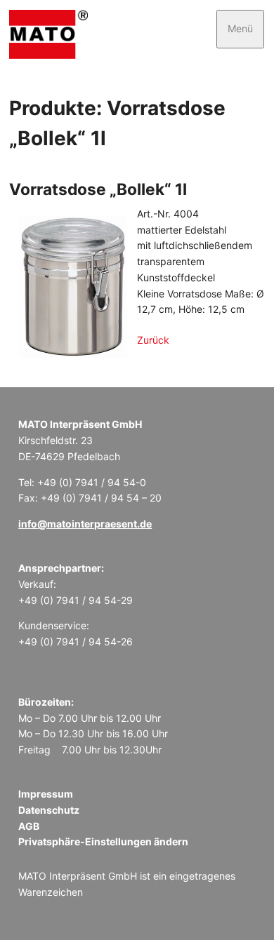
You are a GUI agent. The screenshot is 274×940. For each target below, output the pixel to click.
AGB (28, 826)
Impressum (45, 794)
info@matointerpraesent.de (85, 524)
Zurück (153, 340)
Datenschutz (48, 810)
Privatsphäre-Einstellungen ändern (103, 841)
